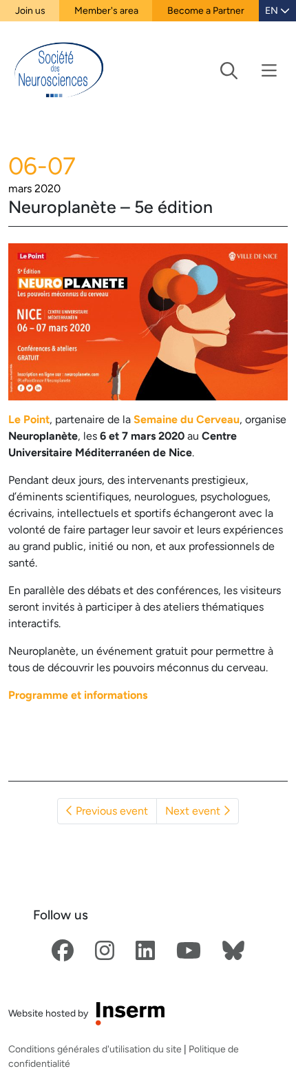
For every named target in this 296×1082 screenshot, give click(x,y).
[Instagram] (104, 951)
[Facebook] (63, 951)
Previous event (110, 810)
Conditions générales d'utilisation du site (95, 1048)
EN (272, 10)
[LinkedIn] (145, 951)
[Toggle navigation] (248, 70)
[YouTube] (188, 951)
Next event (194, 810)
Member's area (106, 10)
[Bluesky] (233, 951)
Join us (30, 10)
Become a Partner (205, 10)
